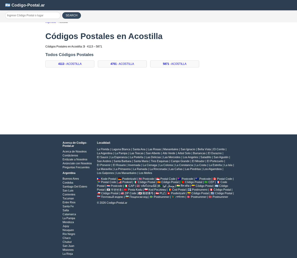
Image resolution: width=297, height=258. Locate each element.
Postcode (148, 178)
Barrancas (199, 153)
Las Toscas (137, 153)
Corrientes (69, 194)
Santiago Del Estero (75, 186)
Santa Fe (68, 206)
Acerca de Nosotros (75, 151)
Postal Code (167, 178)
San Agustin (221, 157)
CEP (211, 182)
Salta (66, 210)
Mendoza (68, 222)
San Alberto (153, 153)
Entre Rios (69, 202)
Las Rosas (154, 149)
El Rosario (119, 165)
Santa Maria (141, 161)
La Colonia (166, 165)
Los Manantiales (126, 173)
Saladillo (205, 157)
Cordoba (68, 182)
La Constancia (184, 165)
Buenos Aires (71, 178)
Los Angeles (190, 157)
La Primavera (122, 169)
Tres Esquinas (159, 161)
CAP (131, 185)
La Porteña (136, 157)
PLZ (162, 193)
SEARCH (72, 15)
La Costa (200, 165)
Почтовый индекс (112, 196)
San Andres (104, 161)
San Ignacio (188, 149)
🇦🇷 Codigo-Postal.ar (25, 5)
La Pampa (69, 218)
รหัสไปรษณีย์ (148, 185)
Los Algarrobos (212, 169)
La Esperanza (119, 157)
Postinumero (199, 189)
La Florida (103, 149)
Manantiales (170, 149)
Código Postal (146, 182)
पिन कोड (185, 185)
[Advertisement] (148, 98)
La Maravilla (104, 169)
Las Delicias (153, 157)
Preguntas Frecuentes (76, 167)
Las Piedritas (193, 169)
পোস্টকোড (180, 196)
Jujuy (66, 226)
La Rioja (68, 253)
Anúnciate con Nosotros (77, 163)
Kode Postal (108, 178)
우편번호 (116, 189)
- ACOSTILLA (70, 63)
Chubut (67, 241)
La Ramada (140, 169)
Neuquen (68, 230)
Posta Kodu (135, 189)
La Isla (228, 165)
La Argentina (104, 153)
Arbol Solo (184, 153)
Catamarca (69, 214)
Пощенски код (139, 196)
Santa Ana (139, 149)
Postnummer (161, 196)
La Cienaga (150, 165)
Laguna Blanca (121, 149)
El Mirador (198, 161)
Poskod (127, 182)
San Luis (68, 190)
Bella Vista (204, 149)
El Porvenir (104, 165)
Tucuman (68, 198)
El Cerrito (219, 149)
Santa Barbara (122, 161)
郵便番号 (147, 193)
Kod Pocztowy (157, 189)
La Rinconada (158, 169)
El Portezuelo (215, 161)
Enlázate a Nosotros (75, 159)
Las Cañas (176, 169)
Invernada (134, 165)
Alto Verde (169, 153)
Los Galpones (105, 173)
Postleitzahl (129, 178)
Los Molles (145, 173)
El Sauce (102, 157)
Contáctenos (70, 155)
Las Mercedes (171, 157)
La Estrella (215, 165)
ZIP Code (130, 193)
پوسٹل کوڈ (168, 185)
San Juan (68, 245)
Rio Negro (69, 234)
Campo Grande (180, 161)
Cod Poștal (179, 189)
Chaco (67, 238)
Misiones (68, 249)
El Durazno (215, 153)
